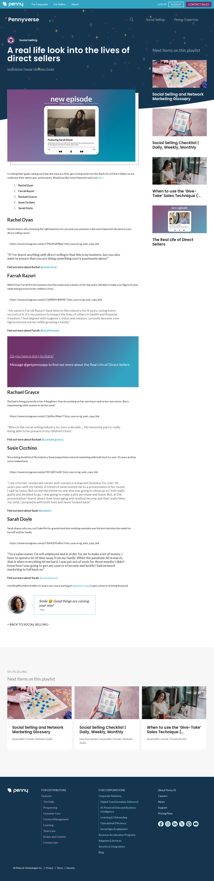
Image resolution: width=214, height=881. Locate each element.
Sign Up (176, 4)
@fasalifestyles (49, 330)
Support (162, 807)
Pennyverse (23, 19)
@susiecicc (45, 510)
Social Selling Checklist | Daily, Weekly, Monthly (175, 145)
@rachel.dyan (49, 267)
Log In (162, 4)
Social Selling (155, 19)
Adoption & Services (110, 840)
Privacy (49, 867)
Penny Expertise (186, 19)
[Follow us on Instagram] (168, 824)
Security (71, 867)
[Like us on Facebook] (161, 824)
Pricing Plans (165, 813)
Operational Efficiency (113, 823)
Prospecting (50, 807)
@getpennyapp (81, 585)
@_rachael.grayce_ (53, 439)
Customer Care (52, 813)
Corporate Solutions (110, 796)
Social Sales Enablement (114, 829)
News (161, 801)
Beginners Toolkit (44, 69)
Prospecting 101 (178, 738)
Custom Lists (50, 842)
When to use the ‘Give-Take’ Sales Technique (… (176, 193)
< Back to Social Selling (27, 624)
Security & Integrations (112, 846)
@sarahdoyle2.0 (48, 578)
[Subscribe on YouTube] (196, 824)
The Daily (48, 801)
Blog (101, 852)
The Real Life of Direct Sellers (172, 242)
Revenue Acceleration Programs (117, 834)
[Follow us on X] (182, 824)
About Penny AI (167, 790)
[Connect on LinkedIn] (175, 824)
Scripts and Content (54, 836)
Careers (162, 796)
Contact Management (55, 819)
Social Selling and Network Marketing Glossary (178, 96)
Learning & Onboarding (113, 817)
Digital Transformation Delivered (119, 801)
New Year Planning (88, 738)
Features (46, 796)
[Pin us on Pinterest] (189, 824)
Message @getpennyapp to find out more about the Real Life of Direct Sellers (69, 364)
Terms (60, 867)
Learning (48, 825)
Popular (28, 69)
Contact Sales (198, 4)
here (100, 177)
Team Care (49, 830)
